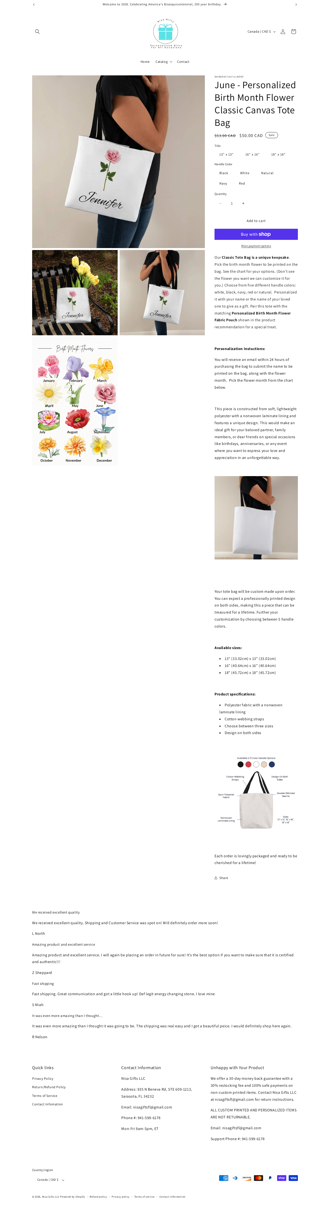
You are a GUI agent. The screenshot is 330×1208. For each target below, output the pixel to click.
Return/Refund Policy (49, 1087)
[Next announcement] (296, 4)
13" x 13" (226, 154)
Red (242, 183)
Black (223, 173)
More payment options (256, 246)
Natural (267, 173)
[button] (37, 31)
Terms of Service (44, 1096)
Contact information (172, 1196)
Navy (223, 183)
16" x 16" (252, 154)
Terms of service (144, 1196)
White (245, 173)
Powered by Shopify (72, 1197)
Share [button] (223, 878)
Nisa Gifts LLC (51, 1197)
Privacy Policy (42, 1079)
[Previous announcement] (34, 4)
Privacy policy (120, 1196)
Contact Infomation (47, 1104)
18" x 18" (278, 154)
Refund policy (98, 1196)
